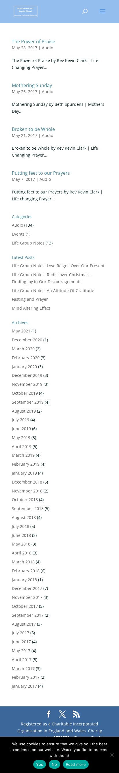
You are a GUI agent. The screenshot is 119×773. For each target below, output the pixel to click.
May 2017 (21, 650)
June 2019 (21, 428)
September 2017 (28, 615)
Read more (76, 764)
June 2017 (21, 641)
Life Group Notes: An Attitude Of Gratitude (53, 290)
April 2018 (21, 553)
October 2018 (25, 499)
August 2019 (24, 411)
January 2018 (24, 579)
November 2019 (27, 384)
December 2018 (27, 482)
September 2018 (28, 508)
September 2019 (28, 402)
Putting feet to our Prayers (41, 173)
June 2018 (21, 535)
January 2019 (24, 473)
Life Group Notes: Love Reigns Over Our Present (58, 265)
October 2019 (25, 393)
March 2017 (23, 668)
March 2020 (23, 348)
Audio (47, 47)
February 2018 (26, 570)
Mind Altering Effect (31, 308)
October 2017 (25, 606)
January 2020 (24, 366)
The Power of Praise (33, 41)
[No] (112, 755)
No (54, 764)
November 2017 (27, 597)
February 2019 (26, 464)
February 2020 (26, 357)
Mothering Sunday (32, 85)
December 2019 (27, 375)
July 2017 (20, 632)
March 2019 (23, 455)
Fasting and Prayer (30, 299)
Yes (39, 764)
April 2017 (21, 659)
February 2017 (26, 677)
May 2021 (21, 331)
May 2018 (21, 544)
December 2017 (27, 588)
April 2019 (21, 446)
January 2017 (24, 686)
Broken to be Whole (33, 129)
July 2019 (20, 419)
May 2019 (21, 437)
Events (18, 234)
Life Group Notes (28, 243)
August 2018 (24, 517)
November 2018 (27, 491)
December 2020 (27, 340)
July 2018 (20, 526)
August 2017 (24, 624)
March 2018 (23, 562)
